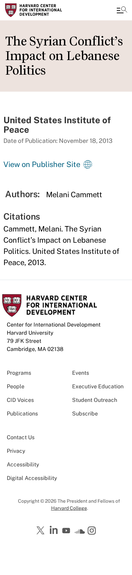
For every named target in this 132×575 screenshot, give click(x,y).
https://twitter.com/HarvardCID (42, 530)
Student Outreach (94, 400)
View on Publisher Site (41, 164)
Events (80, 373)
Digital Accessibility (32, 478)
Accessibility (23, 464)
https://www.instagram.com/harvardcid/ (93, 531)
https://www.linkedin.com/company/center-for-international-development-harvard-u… (54, 530)
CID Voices (20, 400)
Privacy (16, 451)
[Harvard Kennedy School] (45, 10)
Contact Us (21, 437)
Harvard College (69, 508)
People (15, 386)
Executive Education (98, 386)
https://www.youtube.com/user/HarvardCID (67, 530)
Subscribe (85, 413)
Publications (22, 413)
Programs (19, 373)
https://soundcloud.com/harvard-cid (80, 533)
